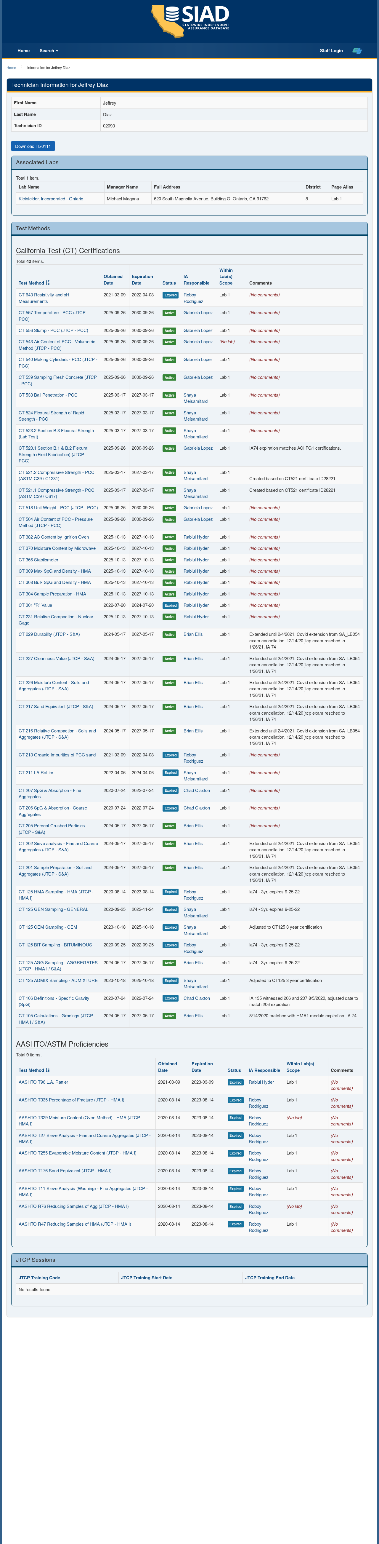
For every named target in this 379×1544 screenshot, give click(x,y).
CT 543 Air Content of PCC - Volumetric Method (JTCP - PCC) (57, 344)
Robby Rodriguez (193, 297)
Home (23, 50)
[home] (357, 50)
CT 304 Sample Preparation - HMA (52, 593)
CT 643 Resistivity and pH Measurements (44, 297)
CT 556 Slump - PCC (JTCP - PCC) (53, 330)
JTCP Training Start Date (146, 1277)
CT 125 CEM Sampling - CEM (48, 927)
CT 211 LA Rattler (36, 772)
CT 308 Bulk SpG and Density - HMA (55, 582)
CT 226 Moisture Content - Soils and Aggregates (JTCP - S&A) (54, 685)
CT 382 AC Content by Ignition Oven (54, 537)
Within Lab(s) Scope (226, 276)
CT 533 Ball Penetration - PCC (48, 395)
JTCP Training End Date (270, 1277)
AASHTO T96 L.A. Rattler (43, 1082)
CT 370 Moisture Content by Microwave (57, 548)
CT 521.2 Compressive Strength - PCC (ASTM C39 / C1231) (56, 475)
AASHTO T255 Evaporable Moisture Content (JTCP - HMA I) (77, 1152)
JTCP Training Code (39, 1277)
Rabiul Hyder (196, 537)
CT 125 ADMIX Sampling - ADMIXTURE (58, 980)
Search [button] (47, 50)
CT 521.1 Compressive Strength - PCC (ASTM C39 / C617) (56, 493)
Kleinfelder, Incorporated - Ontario (51, 198)
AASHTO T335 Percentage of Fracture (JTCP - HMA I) (71, 1099)
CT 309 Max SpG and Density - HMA (55, 571)
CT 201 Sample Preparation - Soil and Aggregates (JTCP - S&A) (55, 870)
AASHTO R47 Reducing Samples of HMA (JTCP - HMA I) (75, 1224)
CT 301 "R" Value (35, 605)
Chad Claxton (197, 790)
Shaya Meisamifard (196, 398)
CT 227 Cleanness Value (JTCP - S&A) (56, 658)
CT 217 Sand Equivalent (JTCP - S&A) (56, 706)
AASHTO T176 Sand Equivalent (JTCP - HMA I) (65, 1170)
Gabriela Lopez (198, 312)
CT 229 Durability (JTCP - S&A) (49, 634)
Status (169, 283)
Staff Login (331, 50)
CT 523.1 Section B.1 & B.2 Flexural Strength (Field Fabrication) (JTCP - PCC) (53, 454)
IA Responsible (196, 279)
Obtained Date (113, 279)
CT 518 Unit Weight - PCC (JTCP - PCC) (58, 507)
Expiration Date (142, 279)
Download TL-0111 (33, 146)
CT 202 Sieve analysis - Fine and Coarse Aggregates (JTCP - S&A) (58, 846)
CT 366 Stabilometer (38, 559)
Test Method (31, 283)
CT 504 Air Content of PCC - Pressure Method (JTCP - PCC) (56, 522)
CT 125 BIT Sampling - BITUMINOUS (55, 944)
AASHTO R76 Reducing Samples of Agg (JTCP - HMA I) (74, 1206)
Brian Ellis (193, 634)
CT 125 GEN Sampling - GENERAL (53, 909)
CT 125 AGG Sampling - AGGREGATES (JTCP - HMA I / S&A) (58, 965)
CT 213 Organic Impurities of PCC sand (57, 754)
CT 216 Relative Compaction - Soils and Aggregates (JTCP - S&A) (57, 733)
